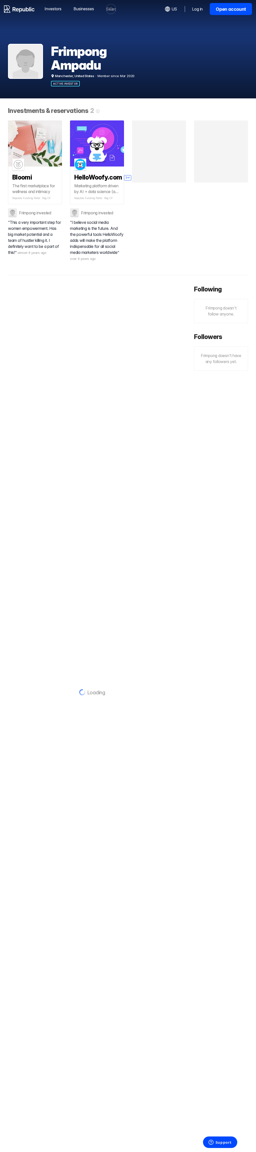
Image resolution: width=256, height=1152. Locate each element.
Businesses (84, 8)
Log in (197, 9)
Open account (231, 9)
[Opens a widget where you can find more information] (220, 1142)
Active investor (65, 83)
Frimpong (27, 212)
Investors (53, 8)
